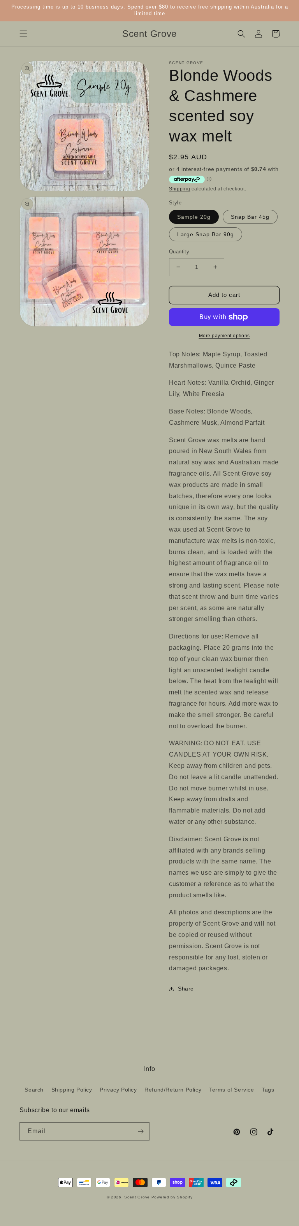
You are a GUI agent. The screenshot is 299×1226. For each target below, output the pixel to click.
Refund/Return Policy (172, 1089)
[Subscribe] (140, 1131)
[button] (23, 33)
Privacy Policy (118, 1089)
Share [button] (186, 988)
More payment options (224, 335)
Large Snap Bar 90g (205, 234)
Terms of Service (231, 1089)
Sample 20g (194, 217)
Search (34, 1089)
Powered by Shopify (172, 1197)
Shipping (179, 189)
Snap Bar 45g (250, 217)
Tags (268, 1089)
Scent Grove (137, 1197)
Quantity (179, 252)
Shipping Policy (71, 1089)
